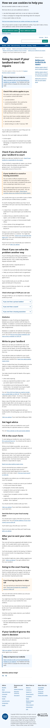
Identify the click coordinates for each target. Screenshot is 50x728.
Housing (29, 45)
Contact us (28, 690)
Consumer (23, 45)
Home (3, 48)
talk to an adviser (15, 244)
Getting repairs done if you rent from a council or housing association (41, 73)
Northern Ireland (6, 73)
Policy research (30, 705)
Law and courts (6, 701)
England (25, 71)
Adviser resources (18, 689)
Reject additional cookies (27, 30)
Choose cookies (6, 33)
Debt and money (15, 45)
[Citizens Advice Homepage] (5, 40)
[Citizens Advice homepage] (5, 716)
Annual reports (29, 694)
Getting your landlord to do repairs (36, 50)
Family (34, 45)
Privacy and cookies (43, 695)
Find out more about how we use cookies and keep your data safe (20, 21)
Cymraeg (41, 37)
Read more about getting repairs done (12, 464)
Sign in (46, 37)
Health (3, 705)
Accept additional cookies (10, 30)
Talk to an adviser (7, 417)
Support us (29, 692)
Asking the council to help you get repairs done (40, 80)
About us (28, 687)
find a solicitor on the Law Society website (18, 431)
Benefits (4, 45)
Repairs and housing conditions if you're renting (24, 48)
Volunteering (29, 707)
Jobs (27, 709)
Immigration (5, 703)
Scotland (13, 73)
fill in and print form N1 (8, 441)
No (6, 675)
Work (8, 45)
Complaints (29, 696)
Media (27, 698)
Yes (3, 675)
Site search (16, 695)
